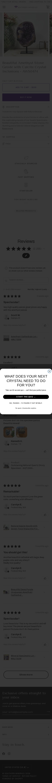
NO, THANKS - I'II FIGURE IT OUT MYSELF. (26, 403)
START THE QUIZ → (26, 397)
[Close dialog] (49, 371)
